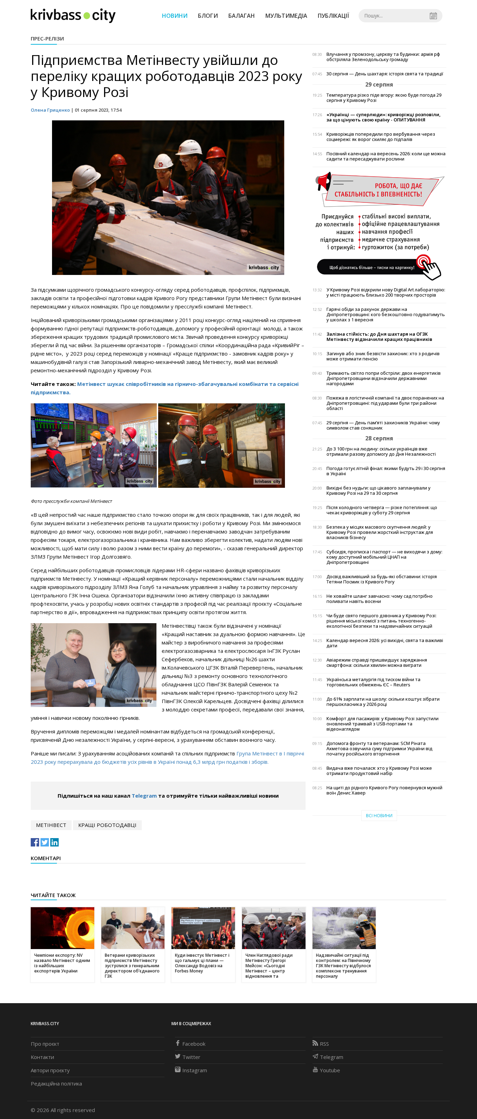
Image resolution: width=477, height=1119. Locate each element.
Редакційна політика (56, 1083)
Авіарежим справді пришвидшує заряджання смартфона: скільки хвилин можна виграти (376, 662)
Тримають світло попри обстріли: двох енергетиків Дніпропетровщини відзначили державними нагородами (383, 378)
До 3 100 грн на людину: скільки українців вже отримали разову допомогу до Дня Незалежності (381, 451)
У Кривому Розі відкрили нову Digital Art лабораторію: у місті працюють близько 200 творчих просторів (385, 292)
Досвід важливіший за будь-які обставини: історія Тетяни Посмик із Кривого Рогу (381, 579)
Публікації (333, 16)
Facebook (193, 1043)
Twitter (191, 1056)
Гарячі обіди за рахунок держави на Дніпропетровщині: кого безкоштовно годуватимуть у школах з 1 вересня (385, 314)
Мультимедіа (286, 16)
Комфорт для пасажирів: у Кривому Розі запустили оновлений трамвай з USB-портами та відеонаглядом (382, 724)
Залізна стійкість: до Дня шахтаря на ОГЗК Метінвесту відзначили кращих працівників (379, 336)
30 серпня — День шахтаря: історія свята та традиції (384, 73)
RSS (324, 1043)
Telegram (144, 795)
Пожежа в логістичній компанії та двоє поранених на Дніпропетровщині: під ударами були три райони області (385, 403)
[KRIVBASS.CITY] (73, 15)
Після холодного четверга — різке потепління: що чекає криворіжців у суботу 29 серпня (381, 510)
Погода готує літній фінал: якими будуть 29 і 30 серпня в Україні (385, 471)
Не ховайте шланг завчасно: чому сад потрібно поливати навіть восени (379, 599)
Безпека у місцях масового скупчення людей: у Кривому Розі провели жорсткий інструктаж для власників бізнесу (379, 532)
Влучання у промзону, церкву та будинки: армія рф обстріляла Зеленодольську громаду (383, 57)
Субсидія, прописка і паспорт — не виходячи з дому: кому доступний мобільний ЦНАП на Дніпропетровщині (384, 557)
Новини (175, 16)
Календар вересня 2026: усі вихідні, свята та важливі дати (384, 643)
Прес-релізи (47, 38)
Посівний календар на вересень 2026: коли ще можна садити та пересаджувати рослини (386, 156)
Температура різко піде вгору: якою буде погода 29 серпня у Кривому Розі (383, 97)
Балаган (241, 16)
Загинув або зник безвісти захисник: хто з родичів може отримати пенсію (383, 356)
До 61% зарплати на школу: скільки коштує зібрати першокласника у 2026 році (383, 701)
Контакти (42, 1056)
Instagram (194, 1070)
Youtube (330, 1070)
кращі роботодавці (107, 824)
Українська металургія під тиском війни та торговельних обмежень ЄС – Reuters (373, 682)
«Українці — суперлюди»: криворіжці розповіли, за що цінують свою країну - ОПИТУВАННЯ (383, 117)
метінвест (51, 824)
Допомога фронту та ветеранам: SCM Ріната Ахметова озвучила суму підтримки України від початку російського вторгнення (379, 748)
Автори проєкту (50, 1070)
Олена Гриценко (50, 110)
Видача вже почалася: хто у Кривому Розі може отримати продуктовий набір (379, 771)
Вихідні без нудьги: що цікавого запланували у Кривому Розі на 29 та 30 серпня (378, 490)
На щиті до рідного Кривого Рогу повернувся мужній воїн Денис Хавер (384, 790)
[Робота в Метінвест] (379, 226)
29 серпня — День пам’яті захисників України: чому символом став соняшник (383, 425)
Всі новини (379, 816)
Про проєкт (45, 1043)
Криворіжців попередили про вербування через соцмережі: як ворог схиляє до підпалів (380, 137)
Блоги (208, 16)
